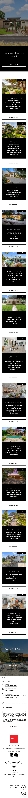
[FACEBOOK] (5, 762)
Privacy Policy (7, 721)
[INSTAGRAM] (9, 762)
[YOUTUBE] (18, 762)
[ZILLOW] (14, 766)
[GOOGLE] (22, 762)
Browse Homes (14, 64)
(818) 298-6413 (9, 690)
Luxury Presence (14, 777)
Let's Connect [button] (14, 665)
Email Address (7, 707)
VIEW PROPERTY (14, 117)
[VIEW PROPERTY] (14, 116)
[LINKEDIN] (14, 762)
